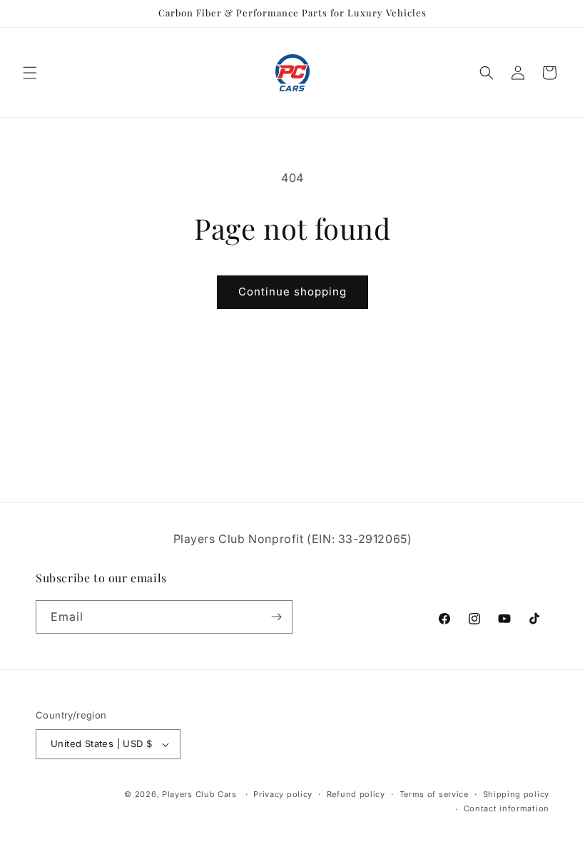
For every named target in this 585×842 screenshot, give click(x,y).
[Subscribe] (276, 617)
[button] (30, 72)
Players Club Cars (199, 794)
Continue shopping (292, 291)
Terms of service (434, 794)
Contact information (506, 808)
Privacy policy (282, 794)
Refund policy (356, 794)
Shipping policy (516, 794)
